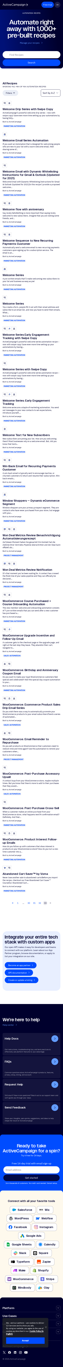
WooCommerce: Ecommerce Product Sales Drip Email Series (31, 706)
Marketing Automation (14, 126)
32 (40, 903)
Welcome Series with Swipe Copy (25, 369)
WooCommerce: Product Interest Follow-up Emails (30, 841)
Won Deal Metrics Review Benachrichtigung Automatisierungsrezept (31, 537)
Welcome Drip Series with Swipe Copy (28, 109)
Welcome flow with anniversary (23, 209)
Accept (25, 1340)
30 (29, 903)
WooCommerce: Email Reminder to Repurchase (26, 740)
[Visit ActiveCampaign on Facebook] (9, 1352)
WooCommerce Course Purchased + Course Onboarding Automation (27, 602)
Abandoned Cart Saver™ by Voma (25, 874)
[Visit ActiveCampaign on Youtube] (26, 1352)
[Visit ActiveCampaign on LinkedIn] (15, 1352)
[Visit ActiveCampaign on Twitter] (4, 1352)
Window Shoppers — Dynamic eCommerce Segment (31, 502)
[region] (25, 1332)
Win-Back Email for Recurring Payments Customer (29, 467)
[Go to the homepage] (15, 5)
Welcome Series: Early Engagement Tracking (26, 402)
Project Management (13, 555)
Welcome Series (13, 275)
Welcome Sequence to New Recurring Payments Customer (28, 242)
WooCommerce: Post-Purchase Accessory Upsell (31, 775)
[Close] (46, 1327)
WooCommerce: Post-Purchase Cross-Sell (31, 808)
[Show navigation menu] (57, 5)
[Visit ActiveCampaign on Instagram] (20, 1352)
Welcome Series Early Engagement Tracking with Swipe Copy (26, 336)
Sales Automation (12, 656)
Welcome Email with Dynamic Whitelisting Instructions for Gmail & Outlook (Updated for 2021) (31, 175)
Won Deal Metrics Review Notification (27, 570)
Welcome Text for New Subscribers (26, 435)
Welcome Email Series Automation (25, 140)
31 (34, 903)
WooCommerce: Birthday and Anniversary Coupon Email (30, 671)
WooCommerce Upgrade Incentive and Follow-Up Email (29, 637)
